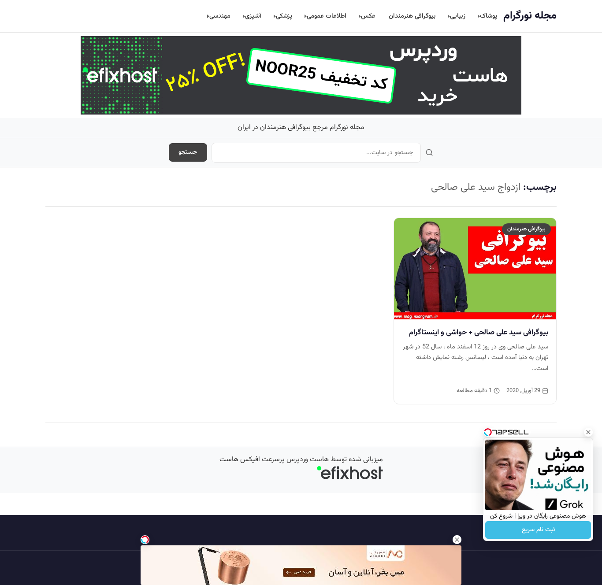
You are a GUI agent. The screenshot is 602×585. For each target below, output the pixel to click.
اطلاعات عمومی (326, 16)
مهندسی (219, 16)
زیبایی (457, 16)
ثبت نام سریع (538, 530)
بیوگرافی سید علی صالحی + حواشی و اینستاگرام (478, 332)
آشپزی (253, 16)
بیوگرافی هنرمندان (412, 16)
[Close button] (588, 432)
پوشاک (488, 16)
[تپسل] (145, 539)
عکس (368, 16)
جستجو (187, 152)
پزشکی (284, 16)
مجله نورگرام (530, 15)
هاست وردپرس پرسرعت (295, 459)
